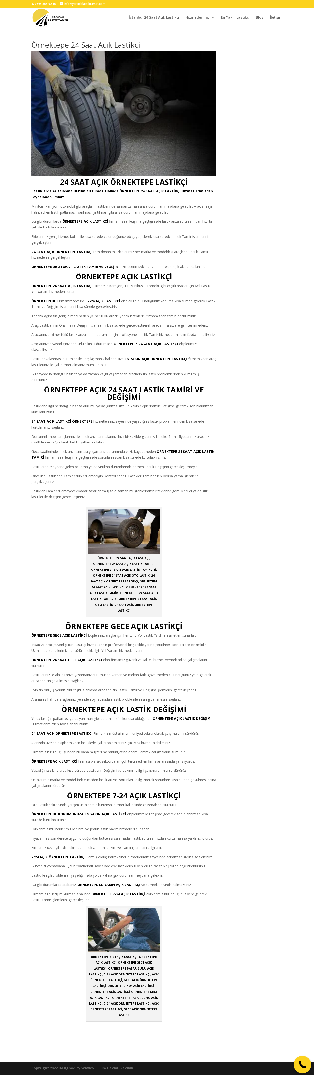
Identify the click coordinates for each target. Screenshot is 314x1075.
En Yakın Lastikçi (235, 18)
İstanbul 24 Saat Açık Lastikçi (154, 18)
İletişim (276, 18)
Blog (259, 18)
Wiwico (87, 1068)
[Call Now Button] (302, 1065)
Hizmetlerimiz (197, 18)
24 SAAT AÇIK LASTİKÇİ (161, 191)
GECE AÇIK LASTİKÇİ (70, 635)
